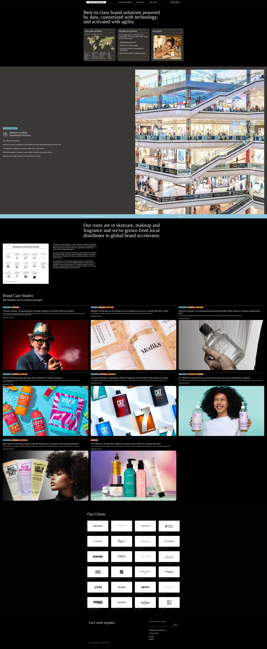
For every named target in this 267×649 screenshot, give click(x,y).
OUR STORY (140, 2)
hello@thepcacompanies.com (157, 630)
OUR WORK (153, 2)
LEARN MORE (181, 216)
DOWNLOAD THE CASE (8, 317)
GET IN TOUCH (175, 2)
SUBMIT (175, 624)
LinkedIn (151, 636)
